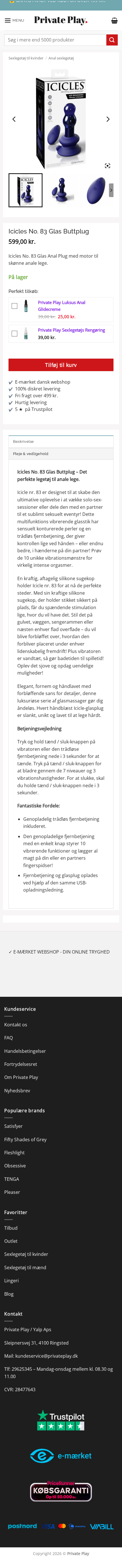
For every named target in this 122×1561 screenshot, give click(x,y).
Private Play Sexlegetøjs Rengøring (71, 330)
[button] (14, 20)
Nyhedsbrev (17, 1090)
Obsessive (15, 1166)
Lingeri (11, 1280)
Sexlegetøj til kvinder (26, 58)
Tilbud (11, 1228)
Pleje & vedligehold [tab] (31, 454)
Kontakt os (15, 1025)
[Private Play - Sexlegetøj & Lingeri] (61, 21)
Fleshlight (14, 1152)
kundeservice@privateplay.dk (46, 1356)
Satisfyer (13, 1126)
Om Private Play (21, 1077)
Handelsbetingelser (25, 1051)
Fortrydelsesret (20, 1064)
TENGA (11, 1179)
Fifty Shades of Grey (25, 1139)
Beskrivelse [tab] (23, 441)
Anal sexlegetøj (61, 58)
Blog (9, 1294)
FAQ (8, 1038)
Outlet (11, 1241)
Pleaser (12, 1192)
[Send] (112, 40)
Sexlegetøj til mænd (25, 1267)
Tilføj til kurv (61, 364)
